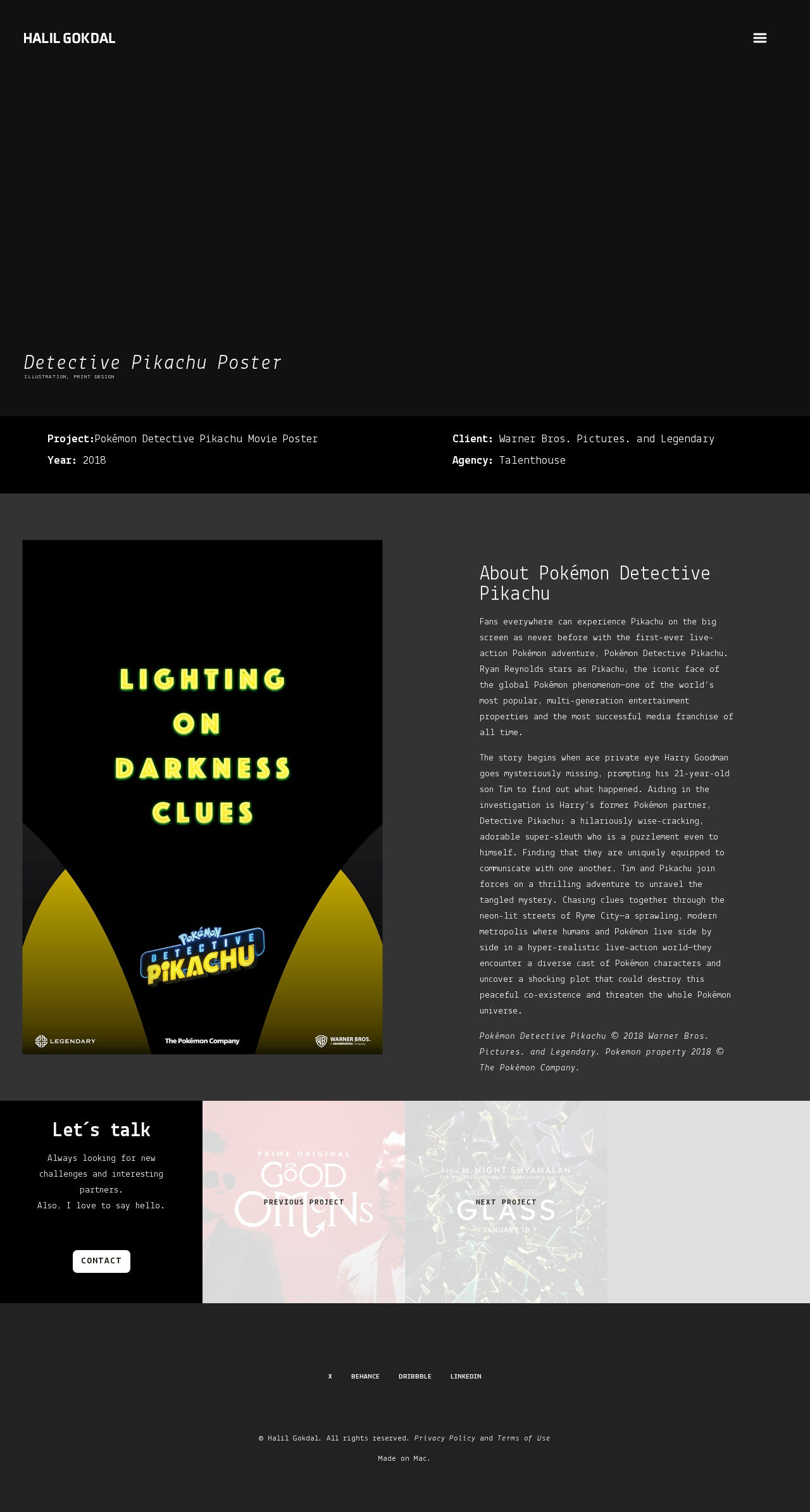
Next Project (506, 1202)
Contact (101, 1261)
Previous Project (304, 1202)
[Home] (69, 46)
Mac (420, 1458)
